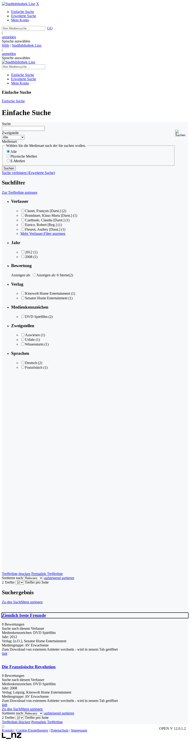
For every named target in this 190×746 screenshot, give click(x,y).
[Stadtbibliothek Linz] (18, 4)
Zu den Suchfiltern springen (22, 602)
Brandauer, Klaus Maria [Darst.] (48, 215)
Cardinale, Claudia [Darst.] (44, 220)
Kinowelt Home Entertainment (47, 293)
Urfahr (30, 340)
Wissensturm (34, 344)
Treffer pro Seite (37, 582)
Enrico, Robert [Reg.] (41, 225)
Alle (13, 152)
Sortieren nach (12, 578)
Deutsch (31, 363)
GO (50, 28)
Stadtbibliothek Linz (26, 45)
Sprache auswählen (16, 41)
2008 (28, 257)
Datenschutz (60, 730)
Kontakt (8, 730)
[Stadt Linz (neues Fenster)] (12, 738)
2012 (28, 252)
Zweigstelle (10, 133)
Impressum (79, 730)
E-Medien (17, 161)
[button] (181, 133)
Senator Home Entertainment (46, 298)
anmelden (9, 37)
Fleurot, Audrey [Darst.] (42, 229)
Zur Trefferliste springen (19, 192)
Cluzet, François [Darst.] (43, 211)
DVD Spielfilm (36, 317)
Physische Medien (23, 156)
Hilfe (5, 45)
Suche (6, 124)
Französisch (33, 367)
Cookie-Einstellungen (32, 730)
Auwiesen (32, 335)
